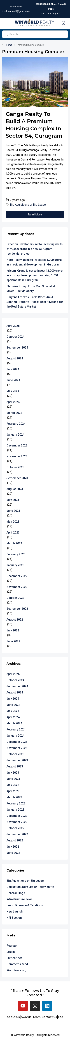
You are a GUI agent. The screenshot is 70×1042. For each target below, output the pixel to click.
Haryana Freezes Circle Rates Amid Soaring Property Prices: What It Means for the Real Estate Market (34, 301)
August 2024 (14, 358)
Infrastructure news (19, 899)
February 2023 (15, 554)
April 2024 (13, 402)
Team (36, 1017)
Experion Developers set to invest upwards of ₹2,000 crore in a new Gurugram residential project (34, 248)
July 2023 (12, 500)
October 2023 (15, 467)
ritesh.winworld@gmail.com (16, 11)
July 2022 (12, 630)
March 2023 (14, 543)
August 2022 (14, 619)
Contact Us (49, 1017)
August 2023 (14, 489)
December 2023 (16, 445)
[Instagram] (35, 1006)
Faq (60, 1017)
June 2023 (13, 510)
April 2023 (13, 532)
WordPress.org (16, 970)
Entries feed (14, 958)
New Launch (14, 911)
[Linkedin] (47, 1006)
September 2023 (17, 478)
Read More (35, 214)
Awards (26, 1017)
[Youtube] (23, 1006)
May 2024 (12, 391)
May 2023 (12, 521)
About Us (13, 1017)
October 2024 (15, 336)
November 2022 (16, 587)
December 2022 (16, 576)
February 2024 (15, 423)
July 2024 (12, 369)
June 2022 (13, 641)
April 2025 (13, 326)
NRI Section (14, 917)
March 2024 (14, 413)
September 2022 (17, 608)
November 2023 (16, 456)
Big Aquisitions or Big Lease (28, 204)
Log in (10, 952)
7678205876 (16, 6)
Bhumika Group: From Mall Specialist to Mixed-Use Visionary (32, 289)
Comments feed (17, 964)
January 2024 (15, 434)
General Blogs (15, 893)
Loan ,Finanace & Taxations (24, 905)
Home (9, 45)
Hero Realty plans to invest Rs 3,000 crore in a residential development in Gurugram (34, 262)
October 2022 (15, 598)
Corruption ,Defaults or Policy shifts (30, 887)
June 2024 (13, 380)
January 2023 (15, 565)
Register (12, 945)
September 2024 (17, 347)
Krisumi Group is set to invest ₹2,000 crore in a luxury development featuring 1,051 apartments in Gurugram (34, 275)
